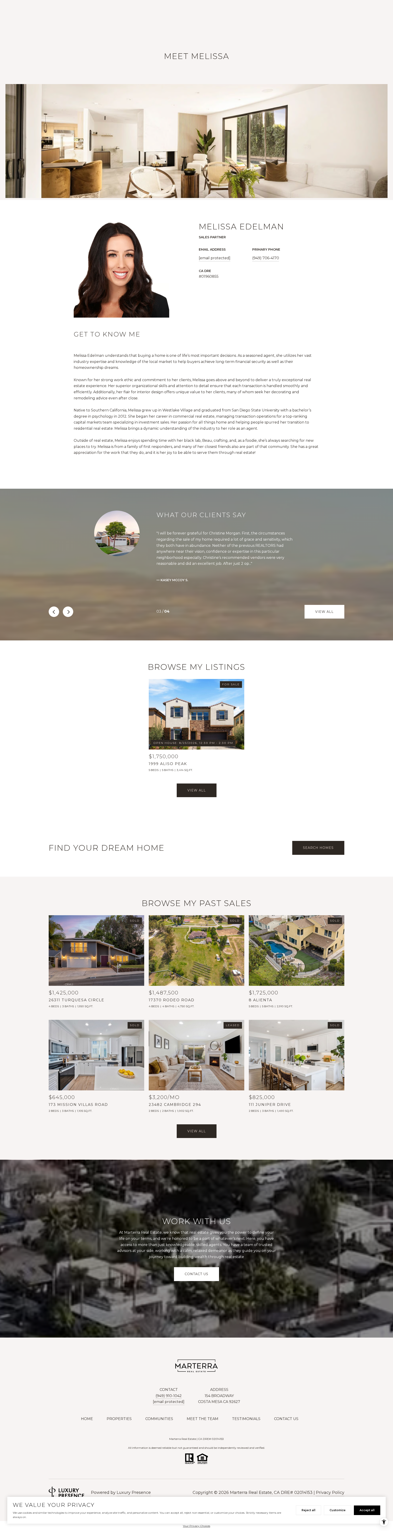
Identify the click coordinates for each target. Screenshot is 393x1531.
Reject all (308, 1510)
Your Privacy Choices (196, 1526)
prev (54, 611)
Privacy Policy (330, 1492)
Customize (337, 1510)
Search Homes (318, 848)
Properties (119, 1419)
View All (324, 612)
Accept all (367, 1510)
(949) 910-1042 (169, 1396)
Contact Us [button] (196, 1274)
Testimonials (246, 1419)
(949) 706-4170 (265, 258)
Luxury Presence (134, 1492)
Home (87, 1419)
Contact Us (286, 1419)
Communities (159, 1419)
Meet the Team (202, 1419)
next (68, 611)
